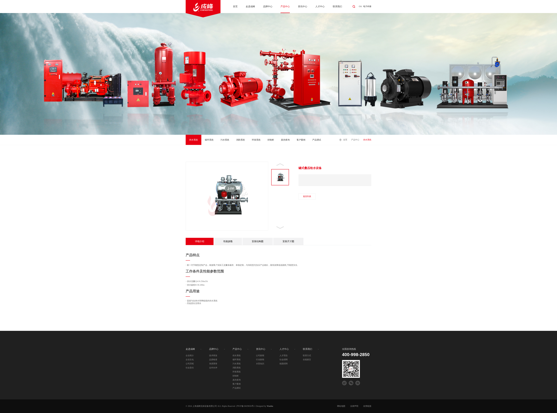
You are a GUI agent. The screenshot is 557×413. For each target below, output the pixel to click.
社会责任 (190, 368)
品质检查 (213, 360)
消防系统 (240, 140)
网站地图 (341, 406)
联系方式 (307, 355)
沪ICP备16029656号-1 (245, 406)
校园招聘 (284, 364)
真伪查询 (285, 140)
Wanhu (270, 406)
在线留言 (307, 360)
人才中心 (320, 6)
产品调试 (316, 140)
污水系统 (224, 140)
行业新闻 (260, 360)
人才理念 (284, 355)
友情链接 (367, 406)
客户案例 (301, 140)
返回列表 (307, 196)
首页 (235, 6)
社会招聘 (284, 360)
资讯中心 (302, 6)
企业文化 (190, 360)
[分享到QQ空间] (357, 383)
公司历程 (190, 364)
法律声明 (354, 406)
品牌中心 (267, 6)
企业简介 (190, 355)
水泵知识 (260, 364)
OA (360, 6)
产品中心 (285, 6)
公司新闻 (260, 355)
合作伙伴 (213, 368)
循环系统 (209, 140)
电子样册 (367, 6)
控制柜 (270, 140)
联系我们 (337, 6)
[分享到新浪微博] (344, 383)
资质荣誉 (213, 364)
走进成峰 (250, 6)
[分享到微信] (351, 383)
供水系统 (193, 140)
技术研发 (213, 355)
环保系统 (256, 140)
